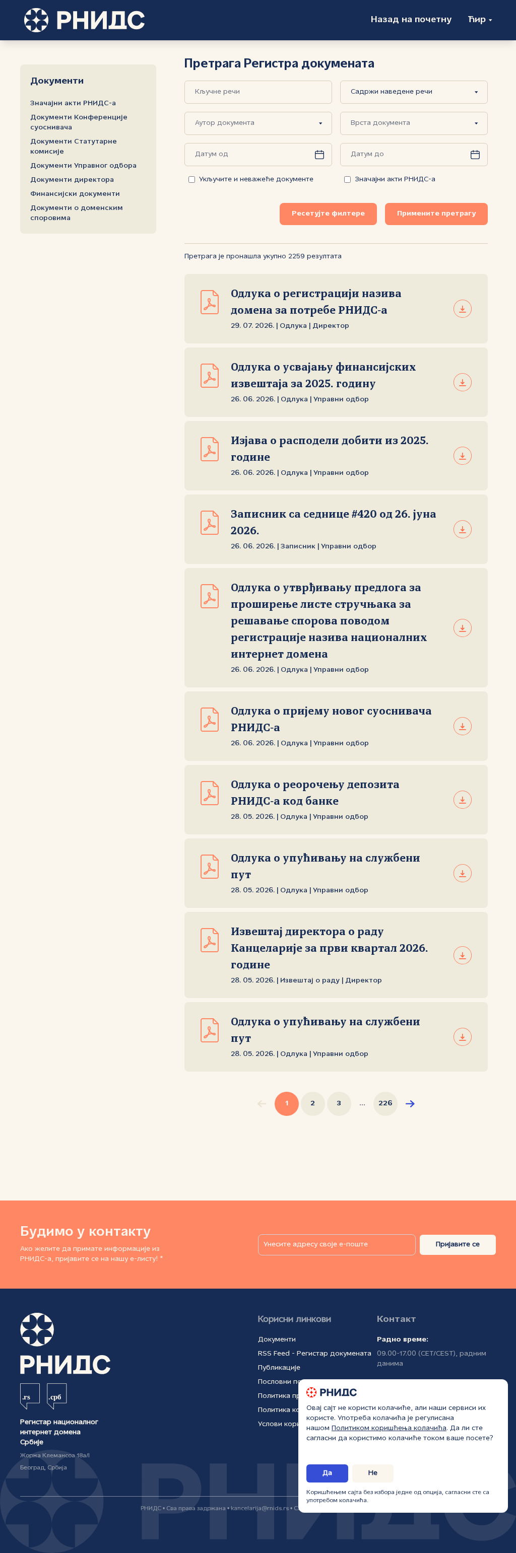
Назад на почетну (411, 20)
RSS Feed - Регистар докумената (314, 1354)
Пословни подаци (288, 1382)
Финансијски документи (75, 194)
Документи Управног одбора (83, 166)
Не (372, 1473)
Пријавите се (458, 1244)
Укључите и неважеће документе (256, 179)
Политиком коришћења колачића (389, 1428)
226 (385, 1103)
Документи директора (72, 180)
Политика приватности (297, 1396)
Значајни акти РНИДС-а (73, 103)
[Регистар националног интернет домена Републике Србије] (84, 20)
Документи (277, 1339)
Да (327, 1473)
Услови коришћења (291, 1424)
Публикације (279, 1368)
